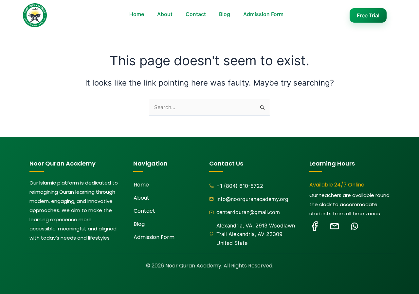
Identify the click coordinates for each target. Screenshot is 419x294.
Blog (224, 14)
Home (136, 14)
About (165, 14)
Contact (196, 14)
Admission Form (263, 14)
